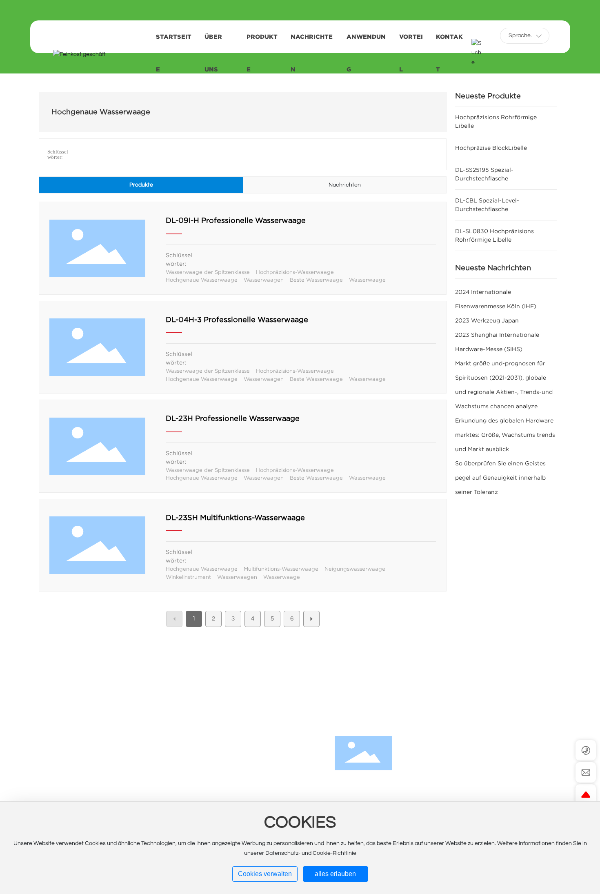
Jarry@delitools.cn (477, 787)
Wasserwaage (367, 280)
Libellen (267, 760)
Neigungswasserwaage (354, 569)
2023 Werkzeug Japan (487, 320)
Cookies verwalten (265, 873)
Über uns (271, 777)
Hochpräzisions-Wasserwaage (295, 272)
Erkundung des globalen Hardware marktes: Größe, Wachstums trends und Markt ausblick (505, 434)
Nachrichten (278, 793)
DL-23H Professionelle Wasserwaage (233, 418)
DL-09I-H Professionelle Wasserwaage (236, 220)
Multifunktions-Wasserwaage (281, 569)
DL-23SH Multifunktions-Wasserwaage (235, 518)
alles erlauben (335, 873)
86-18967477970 (468, 800)
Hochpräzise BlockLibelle (491, 148)
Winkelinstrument (188, 577)
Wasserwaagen (264, 280)
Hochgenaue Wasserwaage (202, 280)
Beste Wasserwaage (316, 280)
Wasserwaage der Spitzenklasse (208, 272)
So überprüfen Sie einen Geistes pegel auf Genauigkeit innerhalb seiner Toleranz (500, 477)
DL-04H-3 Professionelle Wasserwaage (237, 320)
